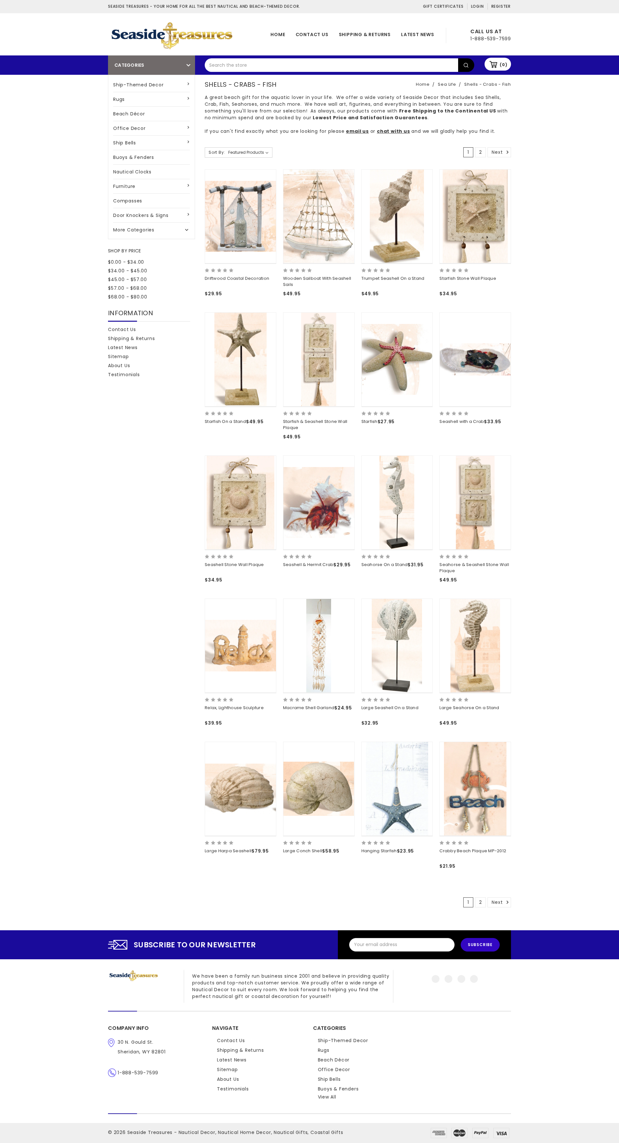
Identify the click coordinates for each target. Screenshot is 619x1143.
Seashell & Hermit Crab (308, 565)
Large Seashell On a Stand (389, 708)
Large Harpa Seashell (228, 851)
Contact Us (312, 34)
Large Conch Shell (302, 851)
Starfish (369, 421)
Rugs (119, 99)
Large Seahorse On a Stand (469, 708)
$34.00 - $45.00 (127, 271)
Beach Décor (129, 114)
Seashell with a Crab (461, 421)
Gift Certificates (443, 6)
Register (501, 6)
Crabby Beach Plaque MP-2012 (472, 851)
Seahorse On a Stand (384, 565)
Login (477, 6)
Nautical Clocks (132, 172)
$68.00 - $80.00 (127, 297)
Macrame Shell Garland (308, 708)
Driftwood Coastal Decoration (237, 278)
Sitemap (118, 356)
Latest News (417, 34)
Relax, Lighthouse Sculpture (234, 708)
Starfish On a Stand (225, 421)
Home (277, 34)
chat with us (393, 131)
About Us (119, 365)
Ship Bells (124, 143)
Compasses (127, 201)
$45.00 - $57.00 (127, 279)
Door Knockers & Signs (141, 215)
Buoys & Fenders (133, 157)
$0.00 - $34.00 (126, 262)
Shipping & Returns (365, 34)
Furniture (124, 186)
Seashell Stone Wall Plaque (234, 565)
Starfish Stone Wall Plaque (467, 278)
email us (357, 131)
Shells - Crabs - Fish (487, 84)
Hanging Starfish (379, 851)
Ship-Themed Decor (138, 85)
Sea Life (447, 84)
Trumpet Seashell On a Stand (393, 278)
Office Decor (129, 128)
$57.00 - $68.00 (127, 288)
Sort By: (217, 152)
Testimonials (124, 374)
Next (498, 152)
